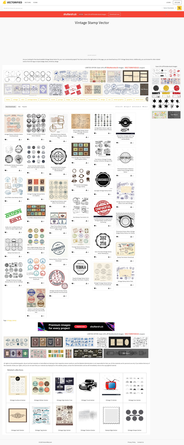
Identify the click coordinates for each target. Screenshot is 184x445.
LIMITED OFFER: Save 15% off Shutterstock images (105, 334)
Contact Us (140, 442)
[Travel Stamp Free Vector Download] (36, 267)
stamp (8, 99)
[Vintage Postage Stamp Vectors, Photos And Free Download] (103, 272)
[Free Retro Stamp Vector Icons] (36, 210)
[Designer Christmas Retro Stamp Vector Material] (36, 123)
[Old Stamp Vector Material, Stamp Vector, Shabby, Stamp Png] (58, 123)
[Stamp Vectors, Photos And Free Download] (58, 248)
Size (19, 107)
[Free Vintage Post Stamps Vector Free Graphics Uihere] (80, 149)
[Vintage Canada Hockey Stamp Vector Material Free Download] (58, 279)
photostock (44, 99)
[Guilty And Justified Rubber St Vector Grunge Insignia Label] (13, 216)
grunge (60, 99)
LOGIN (168, 2)
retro (22, 99)
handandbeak (92, 99)
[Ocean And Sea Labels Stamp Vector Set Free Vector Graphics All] (36, 154)
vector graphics (119, 99)
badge (68, 99)
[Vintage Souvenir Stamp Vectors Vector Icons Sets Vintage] (125, 190)
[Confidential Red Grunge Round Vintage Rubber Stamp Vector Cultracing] (103, 208)
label (75, 99)
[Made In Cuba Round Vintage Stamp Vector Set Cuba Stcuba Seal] (36, 298)
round (53, 99)
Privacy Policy (132, 442)
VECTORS (28, 2)
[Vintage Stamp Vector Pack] (125, 273)
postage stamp (32, 99)
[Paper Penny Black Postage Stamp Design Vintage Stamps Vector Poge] (58, 218)
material (82, 99)
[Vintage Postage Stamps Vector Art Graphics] (36, 185)
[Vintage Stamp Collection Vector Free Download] (13, 123)
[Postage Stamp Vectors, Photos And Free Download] (80, 235)
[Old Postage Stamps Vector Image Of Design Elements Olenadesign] (80, 121)
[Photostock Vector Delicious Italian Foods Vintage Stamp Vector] (125, 157)
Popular (24, 107)
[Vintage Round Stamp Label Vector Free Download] (58, 190)
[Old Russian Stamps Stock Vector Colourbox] (13, 154)
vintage (15, 99)
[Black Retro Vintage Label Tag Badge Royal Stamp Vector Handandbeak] (125, 124)
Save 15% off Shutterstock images (166, 66)
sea (109, 99)
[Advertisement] (92, 40)
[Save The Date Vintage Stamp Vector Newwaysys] (103, 240)
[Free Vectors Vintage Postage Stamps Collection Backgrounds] (103, 148)
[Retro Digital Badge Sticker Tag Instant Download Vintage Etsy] (36, 236)
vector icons (139, 99)
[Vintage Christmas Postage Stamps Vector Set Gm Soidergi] (13, 270)
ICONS (35, 2)
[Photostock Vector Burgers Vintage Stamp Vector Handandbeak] (58, 156)
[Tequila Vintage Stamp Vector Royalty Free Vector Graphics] (80, 267)
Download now (114, 14)
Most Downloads (10, 107)
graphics (129, 99)
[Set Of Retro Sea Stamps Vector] (13, 186)
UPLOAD (177, 2)
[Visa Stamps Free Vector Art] (80, 206)
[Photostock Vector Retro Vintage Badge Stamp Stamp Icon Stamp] (125, 221)
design (103, 99)
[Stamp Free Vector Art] (13, 244)
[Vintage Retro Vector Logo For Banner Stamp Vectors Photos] (103, 120)
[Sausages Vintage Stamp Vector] (103, 179)
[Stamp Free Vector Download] (125, 249)
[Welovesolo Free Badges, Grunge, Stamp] (80, 175)
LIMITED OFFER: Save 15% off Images (104, 68)
